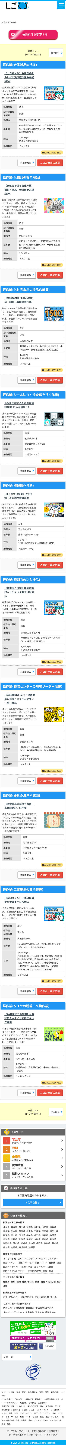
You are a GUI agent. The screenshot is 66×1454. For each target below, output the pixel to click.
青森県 (14, 1226)
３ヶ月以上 (55, 1409)
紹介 (37, 1296)
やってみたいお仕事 (21, 1166)
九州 (59, 1281)
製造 (59, 1262)
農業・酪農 (48, 1270)
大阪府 (37, 1239)
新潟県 (6, 1235)
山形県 (45, 1226)
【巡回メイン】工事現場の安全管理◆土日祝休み (19, 900)
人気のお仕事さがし (21, 1149)
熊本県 (6, 1247)
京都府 (29, 1239)
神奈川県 (54, 1230)
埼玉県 (29, 1230)
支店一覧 (8, 1357)
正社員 (53, 1296)
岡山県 (16, 1243)
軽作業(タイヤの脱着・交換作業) (26, 1005)
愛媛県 (24, 1243)
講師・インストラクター (14, 1270)
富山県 (14, 1235)
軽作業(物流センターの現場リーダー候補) (32, 686)
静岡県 (53, 1235)
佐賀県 (47, 1243)
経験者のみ (50, 1312)
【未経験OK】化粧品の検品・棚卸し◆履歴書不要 (18, 300)
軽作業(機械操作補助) (18, 485)
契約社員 (44, 1296)
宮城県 (29, 1226)
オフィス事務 (9, 1258)
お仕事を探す (32, 1202)
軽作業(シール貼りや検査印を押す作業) (31, 394)
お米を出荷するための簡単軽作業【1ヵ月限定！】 (19, 405)
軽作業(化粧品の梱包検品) (21, 177)
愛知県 (6, 1239)
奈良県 (53, 1239)
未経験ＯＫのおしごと (22, 1157)
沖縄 (5, 1285)
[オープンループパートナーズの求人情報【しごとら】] (17, 4)
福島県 (53, 1226)
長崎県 (55, 1243)
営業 (19, 1258)
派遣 (5, 1296)
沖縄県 (32, 1247)
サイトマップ (50, 1434)
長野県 (37, 1235)
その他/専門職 (34, 1270)
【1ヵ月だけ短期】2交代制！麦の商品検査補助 (18, 496)
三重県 (14, 1239)
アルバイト (14, 1296)
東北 (13, 1281)
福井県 (29, 1235)
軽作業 (52, 1262)
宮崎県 (14, 1247)
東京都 (45, 1230)
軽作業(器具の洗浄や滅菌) (21, 795)
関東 (19, 1281)
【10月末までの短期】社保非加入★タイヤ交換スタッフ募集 (19, 1018)
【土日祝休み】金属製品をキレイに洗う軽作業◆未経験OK (19, 77)
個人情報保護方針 (17, 1434)
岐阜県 (45, 1235)
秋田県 (37, 1226)
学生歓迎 (39, 1312)
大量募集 (30, 1312)
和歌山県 (7, 1243)
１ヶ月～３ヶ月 (42, 1409)
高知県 (32, 1243)
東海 (37, 1281)
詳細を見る (25, 162)
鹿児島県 (23, 1247)
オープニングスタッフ (13, 1312)
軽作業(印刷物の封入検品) (21, 579)
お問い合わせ (35, 1434)
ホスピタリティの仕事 (22, 1175)
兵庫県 (45, 1239)
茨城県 (6, 1230)
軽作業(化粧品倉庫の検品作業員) (26, 289)
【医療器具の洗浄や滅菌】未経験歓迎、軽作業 (19, 805)
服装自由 (30, 1308)
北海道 (6, 1226)
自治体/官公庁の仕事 (22, 1140)
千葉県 (37, 1230)
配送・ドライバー (11, 1266)
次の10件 (55, 52)
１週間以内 (15, 1409)
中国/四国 (51, 1281)
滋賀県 (22, 1239)
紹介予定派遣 (27, 1296)
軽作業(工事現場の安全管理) (23, 889)
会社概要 (53, 1430)
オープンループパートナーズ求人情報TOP (26, 1430)
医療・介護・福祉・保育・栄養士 (37, 1266)
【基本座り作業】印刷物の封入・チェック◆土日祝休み (19, 592)
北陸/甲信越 (28, 1281)
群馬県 (22, 1230)
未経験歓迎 (19, 1308)
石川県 (22, 1235)
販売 (5, 1262)
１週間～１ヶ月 (28, 1409)
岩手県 (22, 1226)
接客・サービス (26, 1262)
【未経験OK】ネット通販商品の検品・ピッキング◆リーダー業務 (19, 698)
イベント (13, 1262)
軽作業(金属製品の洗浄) (20, 64)
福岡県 (39, 1243)
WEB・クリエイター (48, 1258)
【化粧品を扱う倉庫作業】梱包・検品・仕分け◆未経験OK (19, 189)
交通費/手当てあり (44, 1308)
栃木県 (14, 1230)
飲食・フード (41, 1262)
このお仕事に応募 (50, 162)
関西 (43, 1281)
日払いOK (7, 1308)
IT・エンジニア (30, 1258)
